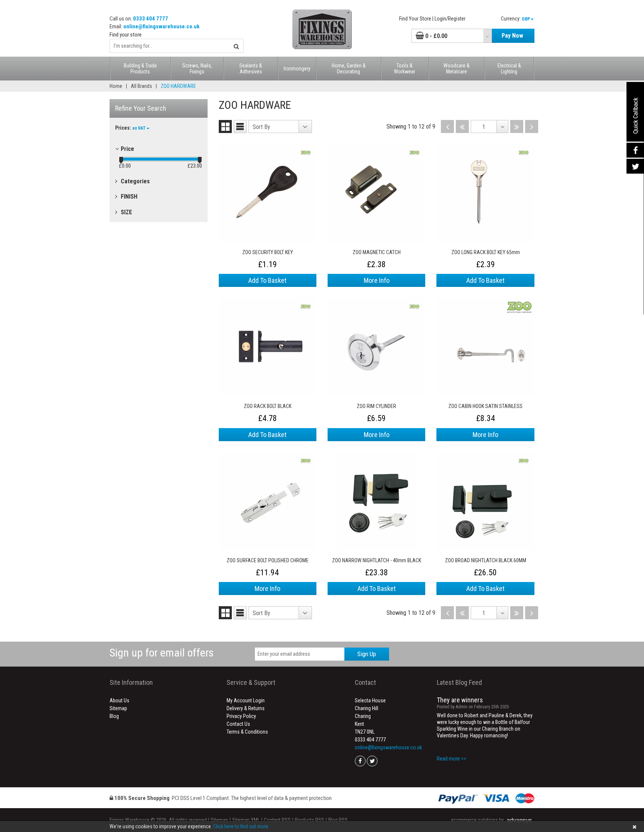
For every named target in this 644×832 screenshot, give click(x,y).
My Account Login (246, 700)
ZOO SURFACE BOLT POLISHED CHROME (268, 560)
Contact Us (238, 724)
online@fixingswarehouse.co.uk (161, 26)
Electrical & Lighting (509, 69)
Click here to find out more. (241, 826)
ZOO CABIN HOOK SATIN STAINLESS (485, 406)
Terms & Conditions (247, 732)
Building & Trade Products (140, 69)
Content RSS (277, 820)
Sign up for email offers (162, 652)
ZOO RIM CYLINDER (376, 406)
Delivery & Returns (246, 708)
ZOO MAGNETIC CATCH (377, 252)
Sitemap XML (246, 820)
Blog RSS (338, 820)
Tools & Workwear (404, 69)
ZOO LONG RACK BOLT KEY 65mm (485, 252)
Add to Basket (267, 280)
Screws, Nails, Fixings (197, 69)
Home (116, 86)
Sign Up (366, 654)
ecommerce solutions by (477, 820)
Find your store (126, 34)
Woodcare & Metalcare (456, 69)
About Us (119, 700)
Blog (114, 716)
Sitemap (118, 708)
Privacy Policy (241, 716)
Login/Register (450, 19)
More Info (376, 280)
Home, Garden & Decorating (349, 69)
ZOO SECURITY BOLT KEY (267, 252)
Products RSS (309, 820)
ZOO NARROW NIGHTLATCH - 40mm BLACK (376, 560)
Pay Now (512, 35)
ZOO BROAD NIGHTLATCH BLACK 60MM (485, 560)
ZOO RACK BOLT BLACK (267, 406)
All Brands (141, 86)
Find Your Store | (416, 19)
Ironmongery (297, 69)
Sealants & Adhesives (250, 69)
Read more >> (451, 759)
